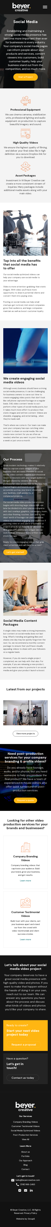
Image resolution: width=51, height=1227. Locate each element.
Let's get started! (15, 552)
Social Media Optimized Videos (25, 1130)
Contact (25, 1169)
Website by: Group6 (25, 1219)
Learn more (25, 880)
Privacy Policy (30, 1213)
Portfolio (25, 1156)
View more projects (25, 733)
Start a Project (25, 77)
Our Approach (25, 1160)
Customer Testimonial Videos (26, 1126)
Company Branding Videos (25, 1122)
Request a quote (25, 800)
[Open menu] (45, 7)
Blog (26, 1165)
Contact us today (23, 1078)
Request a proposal (24, 1044)
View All (25, 1139)
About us (25, 1152)
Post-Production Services (25, 1135)
